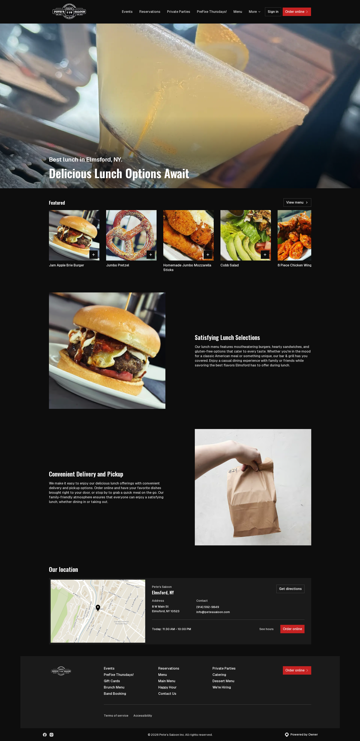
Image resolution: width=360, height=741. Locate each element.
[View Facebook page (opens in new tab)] (44, 734)
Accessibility (142, 715)
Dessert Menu (223, 681)
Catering (219, 675)
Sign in (273, 11)
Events (127, 11)
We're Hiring (221, 687)
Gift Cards (112, 681)
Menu (237, 11)
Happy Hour (167, 687)
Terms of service (116, 715)
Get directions (290, 589)
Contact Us (167, 693)
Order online (292, 629)
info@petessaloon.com (213, 612)
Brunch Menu (114, 687)
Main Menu (166, 681)
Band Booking (115, 693)
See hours (266, 629)
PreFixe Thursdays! (212, 11)
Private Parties (178, 11)
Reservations (149, 11)
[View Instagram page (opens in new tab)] (51, 734)
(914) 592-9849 (207, 607)
